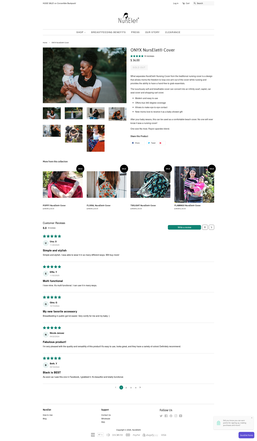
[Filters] (205, 227)
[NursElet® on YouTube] (180, 416)
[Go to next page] (141, 387)
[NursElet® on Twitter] (161, 416)
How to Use (48, 415)
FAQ (103, 422)
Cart (188, 3)
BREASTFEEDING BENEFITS (108, 32)
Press (135, 32)
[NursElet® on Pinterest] (170, 416)
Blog (45, 418)
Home (45, 42)
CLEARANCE (173, 32)
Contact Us (106, 415)
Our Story (152, 32)
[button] (137, 56)
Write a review (184, 227)
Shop (80, 32)
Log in (175, 3)
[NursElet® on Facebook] (166, 416)
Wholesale (105, 418)
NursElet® (136, 429)
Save (163, 143)
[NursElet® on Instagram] (175, 416)
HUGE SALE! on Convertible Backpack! (59, 3)
